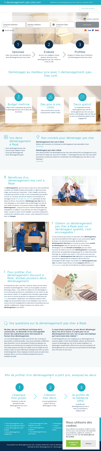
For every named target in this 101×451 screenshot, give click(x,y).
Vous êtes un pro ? (88, 8)
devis (5, 299)
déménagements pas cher (24, 199)
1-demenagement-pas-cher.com (22, 2)
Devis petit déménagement (14, 153)
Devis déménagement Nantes (15, 426)
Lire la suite (39, 146)
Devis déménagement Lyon (14, 423)
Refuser (89, 443)
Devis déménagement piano (15, 155)
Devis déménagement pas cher (16, 148)
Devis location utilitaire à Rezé (15, 150)
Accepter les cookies (73, 443)
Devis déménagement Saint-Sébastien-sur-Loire (38, 424)
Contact (55, 426)
